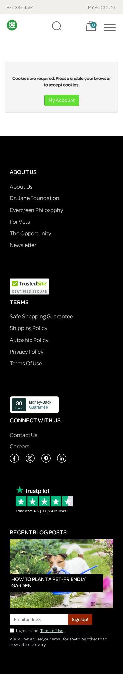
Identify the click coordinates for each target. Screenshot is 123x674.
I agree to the (39, 630)
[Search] (57, 26)
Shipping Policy (28, 328)
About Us (21, 186)
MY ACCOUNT (102, 7)
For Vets (20, 221)
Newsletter (23, 245)
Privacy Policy (26, 352)
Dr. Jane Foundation (34, 198)
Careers (19, 446)
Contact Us (23, 435)
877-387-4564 (20, 7)
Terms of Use (51, 630)
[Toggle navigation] (108, 26)
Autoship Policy (29, 340)
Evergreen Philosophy (36, 210)
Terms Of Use (26, 363)
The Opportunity (30, 233)
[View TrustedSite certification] (29, 285)
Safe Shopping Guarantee (41, 316)
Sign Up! (80, 619)
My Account (62, 99)
